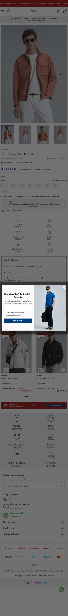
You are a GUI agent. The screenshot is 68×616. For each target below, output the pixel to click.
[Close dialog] (64, 287)
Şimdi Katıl (18, 321)
